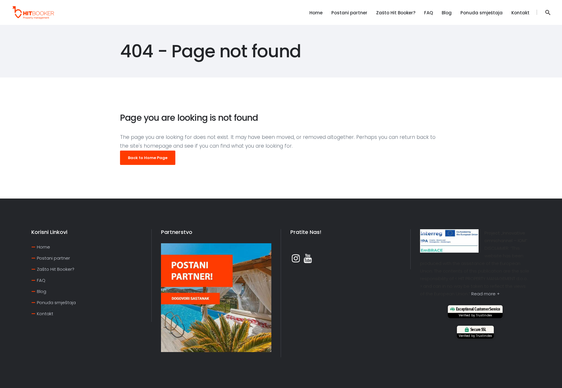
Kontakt (45, 314)
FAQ (41, 280)
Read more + (485, 294)
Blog (41, 291)
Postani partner (53, 258)
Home (43, 247)
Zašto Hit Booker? (55, 269)
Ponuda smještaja (56, 302)
